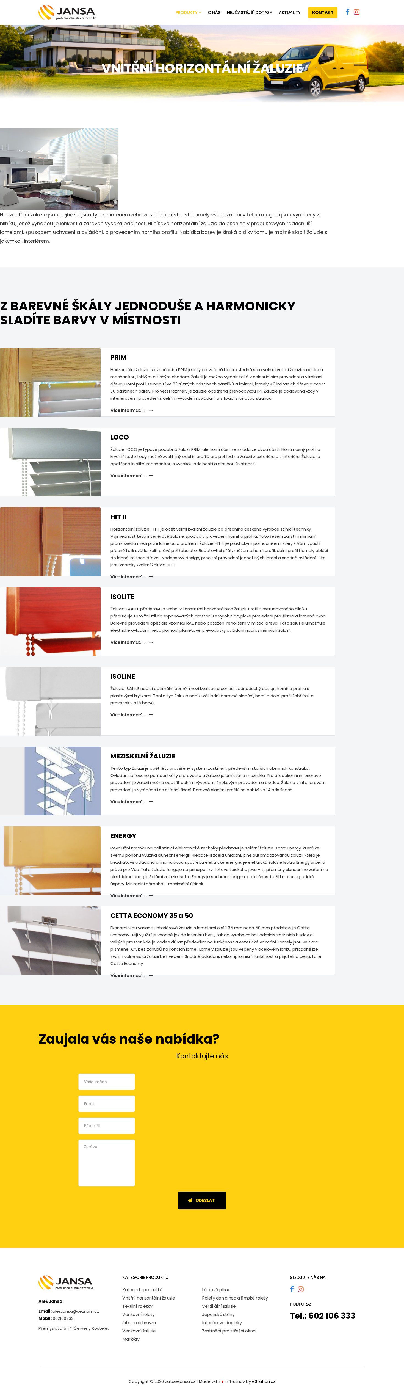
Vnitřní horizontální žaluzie (148, 1298)
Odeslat (205, 1200)
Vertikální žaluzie (219, 1306)
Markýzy (131, 1339)
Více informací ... (128, 577)
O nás (214, 12)
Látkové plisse (216, 1290)
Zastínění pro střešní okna (228, 1331)
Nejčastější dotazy (249, 12)
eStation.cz (263, 1381)
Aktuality (290, 12)
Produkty (187, 12)
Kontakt (323, 12)
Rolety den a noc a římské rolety (235, 1298)
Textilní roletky (137, 1306)
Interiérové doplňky (222, 1323)
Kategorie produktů (142, 1290)
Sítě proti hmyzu (139, 1323)
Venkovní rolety (138, 1314)
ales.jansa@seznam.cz (75, 1311)
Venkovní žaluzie (139, 1331)
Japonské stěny (218, 1314)
